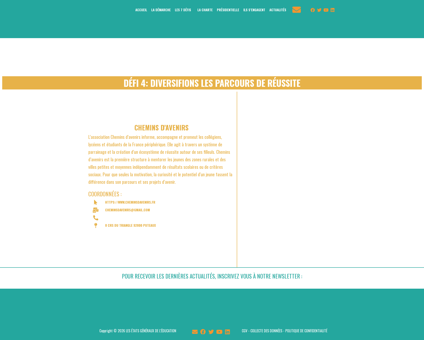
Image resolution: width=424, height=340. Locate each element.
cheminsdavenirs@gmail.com (127, 209)
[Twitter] (319, 10)
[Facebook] (313, 10)
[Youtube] (326, 10)
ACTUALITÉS (277, 9)
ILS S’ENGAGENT (254, 9)
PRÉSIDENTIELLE (228, 9)
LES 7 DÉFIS (183, 9)
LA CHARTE (205, 9)
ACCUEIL (141, 9)
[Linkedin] (332, 10)
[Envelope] (195, 332)
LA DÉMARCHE (161, 9)
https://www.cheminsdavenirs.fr (130, 202)
